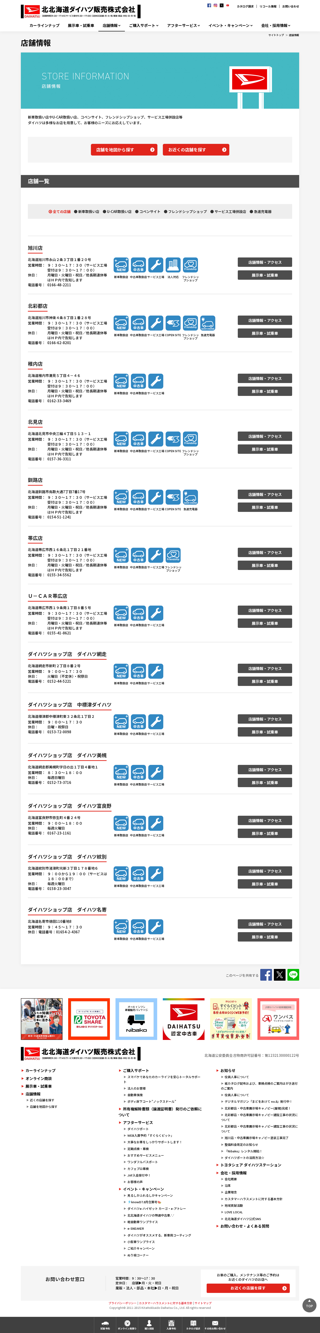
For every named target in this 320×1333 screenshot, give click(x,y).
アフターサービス (182, 25)
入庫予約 (171, 1328)
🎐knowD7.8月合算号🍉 (144, 1202)
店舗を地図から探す (115, 149)
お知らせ (227, 1070)
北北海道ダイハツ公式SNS (243, 1219)
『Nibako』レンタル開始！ (243, 1151)
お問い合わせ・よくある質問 (244, 1226)
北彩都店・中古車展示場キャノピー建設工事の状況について (259, 1117)
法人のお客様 (136, 1088)
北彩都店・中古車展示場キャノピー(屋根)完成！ (258, 1108)
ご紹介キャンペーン (141, 1248)
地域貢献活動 (234, 1205)
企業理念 (231, 1192)
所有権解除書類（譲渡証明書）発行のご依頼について (160, 1112)
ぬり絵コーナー (138, 1255)
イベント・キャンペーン (228, 25)
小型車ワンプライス (141, 1242)
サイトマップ (203, 1303)
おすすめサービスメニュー (145, 1155)
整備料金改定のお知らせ (241, 1144)
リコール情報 (268, 6)
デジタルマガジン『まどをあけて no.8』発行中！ (258, 1101)
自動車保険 (135, 1095)
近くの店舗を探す (42, 1100)
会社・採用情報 (274, 25)
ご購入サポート (142, 25)
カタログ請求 (245, 6)
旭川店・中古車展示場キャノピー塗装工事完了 (257, 1138)
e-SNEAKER (135, 1228)
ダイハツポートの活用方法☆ (244, 1157)
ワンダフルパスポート (142, 1162)
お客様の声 (135, 1182)
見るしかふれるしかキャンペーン (150, 1195)
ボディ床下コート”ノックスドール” (151, 1101)
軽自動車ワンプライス (142, 1222)
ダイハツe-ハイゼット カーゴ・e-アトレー (156, 1208)
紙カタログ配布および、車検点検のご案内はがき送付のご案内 (259, 1086)
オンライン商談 (39, 1078)
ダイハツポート (138, 1129)
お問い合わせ (290, 6)
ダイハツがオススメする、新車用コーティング (159, 1235)
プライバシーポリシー (122, 1303)
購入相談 (149, 1328)
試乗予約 (105, 1328)
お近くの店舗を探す (187, 149)
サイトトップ (276, 35)
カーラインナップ (45, 25)
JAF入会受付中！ (139, 1175)
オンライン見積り (127, 1328)
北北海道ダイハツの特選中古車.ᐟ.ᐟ (150, 1215)
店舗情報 (110, 25)
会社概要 (231, 1179)
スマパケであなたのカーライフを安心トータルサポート (161, 1079)
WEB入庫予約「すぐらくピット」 (150, 1135)
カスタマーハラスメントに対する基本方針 (254, 1199)
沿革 (228, 1185)
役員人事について (237, 1077)
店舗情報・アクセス (265, 262)
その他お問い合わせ (215, 1328)
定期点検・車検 (138, 1149)
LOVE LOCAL (234, 1212)
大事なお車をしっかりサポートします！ (154, 1142)
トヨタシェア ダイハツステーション (250, 1165)
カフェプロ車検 (138, 1168)
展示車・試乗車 (81, 25)
